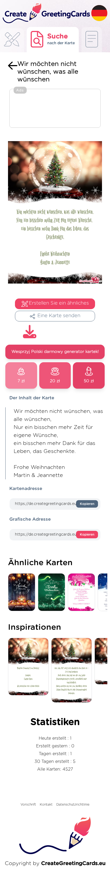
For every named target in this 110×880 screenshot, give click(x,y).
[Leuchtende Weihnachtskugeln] (23, 592)
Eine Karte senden (58, 315)
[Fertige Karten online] (91, 39)
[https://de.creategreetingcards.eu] (45, 13)
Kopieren (87, 503)
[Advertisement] (55, 108)
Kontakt (46, 804)
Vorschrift (28, 804)
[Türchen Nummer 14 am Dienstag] (29, 667)
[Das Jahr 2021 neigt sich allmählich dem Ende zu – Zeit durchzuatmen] (73, 670)
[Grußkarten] (12, 41)
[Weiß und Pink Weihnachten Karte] (83, 592)
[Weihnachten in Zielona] (53, 592)
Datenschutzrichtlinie (72, 804)
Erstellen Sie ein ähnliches (59, 303)
